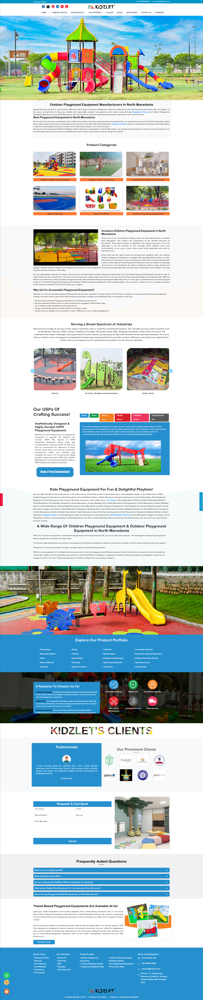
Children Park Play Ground (146, 658)
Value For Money (105, 417)
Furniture (159, 12)
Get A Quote (1, 500)
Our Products (77, 12)
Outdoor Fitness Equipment (101, 180)
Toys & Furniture (101, 214)
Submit (72, 841)
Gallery (110, 12)
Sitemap (38, 961)
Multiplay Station (50, 515)
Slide (42, 658)
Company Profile (59, 12)
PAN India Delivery (120, 417)
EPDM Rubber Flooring (120, 515)
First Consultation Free (158, 417)
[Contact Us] (6, 982)
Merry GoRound (47, 662)
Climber (75, 654)
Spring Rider (77, 658)
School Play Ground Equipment (148, 654)
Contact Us (146, 12)
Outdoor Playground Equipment (55, 180)
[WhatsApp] (6, 975)
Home (43, 12)
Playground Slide (119, 124)
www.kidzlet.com (148, 958)
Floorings (75, 662)
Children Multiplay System (120, 958)
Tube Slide (108, 667)
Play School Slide (116, 967)
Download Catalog (39, 2)
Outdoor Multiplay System (91, 964)
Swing (74, 649)
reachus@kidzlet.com (162, 1)
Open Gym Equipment (112, 662)
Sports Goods (109, 654)
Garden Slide (140, 667)
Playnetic (61, 967)
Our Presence (40, 964)
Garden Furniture (79, 667)
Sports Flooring (55, 214)
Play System (45, 649)
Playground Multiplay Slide (92, 967)
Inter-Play (61, 961)
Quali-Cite (61, 958)
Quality (84, 415)
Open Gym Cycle (142, 662)
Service (94, 415)
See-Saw (44, 667)
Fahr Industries (64, 970)
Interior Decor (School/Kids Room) (148, 180)
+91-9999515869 (143, 1)
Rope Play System (48, 654)
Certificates (132, 12)
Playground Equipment (113, 658)
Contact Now (44, 942)
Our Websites (40, 967)
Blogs (120, 12)
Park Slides (111, 500)
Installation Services (137, 417)
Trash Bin (107, 649)
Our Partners (95, 12)
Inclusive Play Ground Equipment (148, 214)
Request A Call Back (201, 501)
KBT (59, 964)
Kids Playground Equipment (121, 964)
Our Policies (39, 973)
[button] (15, 58)
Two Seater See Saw (144, 649)
